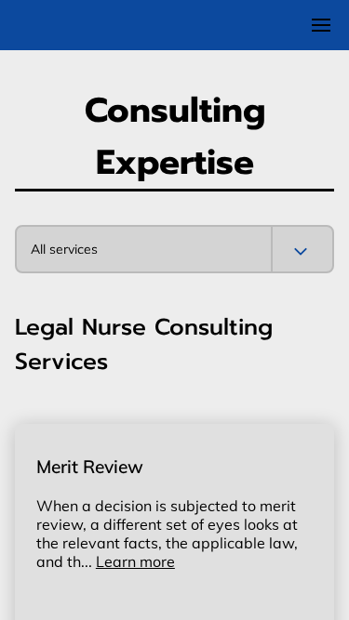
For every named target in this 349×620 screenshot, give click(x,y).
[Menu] (321, 25)
